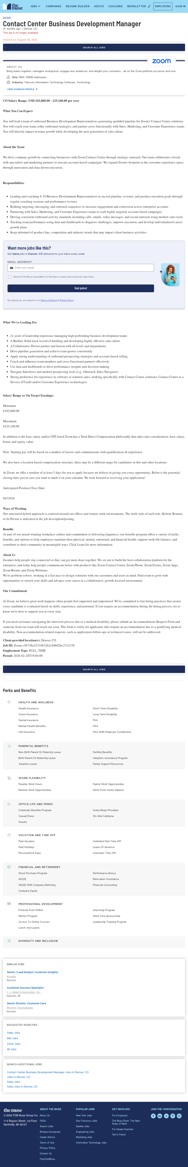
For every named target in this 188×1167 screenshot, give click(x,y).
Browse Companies (50, 1131)
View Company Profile (20, 89)
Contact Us (46, 1153)
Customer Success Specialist (25, 987)
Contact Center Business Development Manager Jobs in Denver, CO (48, 1072)
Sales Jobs (13, 1081)
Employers (163, 6)
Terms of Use (47, 1142)
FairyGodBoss (47, 1159)
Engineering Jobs (85, 1131)
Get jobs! (81, 288)
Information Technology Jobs (91, 1142)
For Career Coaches (122, 1129)
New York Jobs (84, 1115)
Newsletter (136, 6)
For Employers (120, 1115)
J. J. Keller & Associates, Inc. (24, 992)
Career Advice (47, 1137)
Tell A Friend (118, 1134)
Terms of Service (48, 300)
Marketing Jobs (84, 1137)
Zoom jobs (13, 1043)
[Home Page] (12, 7)
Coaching (115, 6)
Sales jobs (13, 1032)
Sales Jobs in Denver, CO (22, 1086)
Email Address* (20, 262)
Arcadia (11, 976)
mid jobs (12, 1038)
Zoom (7, 17)
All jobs (11, 1049)
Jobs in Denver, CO (18, 1076)
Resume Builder (77, 6)
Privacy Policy (67, 300)
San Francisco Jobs (86, 1120)
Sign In (180, 6)
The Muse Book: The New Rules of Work (126, 1122)
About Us (45, 1115)
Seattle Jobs (82, 1126)
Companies (54, 6)
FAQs (43, 1120)
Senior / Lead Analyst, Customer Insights (32, 972)
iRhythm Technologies (20, 1007)
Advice (99, 6)
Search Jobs (46, 1126)
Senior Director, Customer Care (26, 1003)
